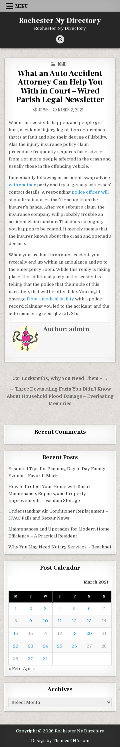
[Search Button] (60, 39)
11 (60, 620)
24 (45, 646)
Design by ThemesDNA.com (60, 740)
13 (89, 620)
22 (15, 646)
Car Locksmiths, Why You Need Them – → (60, 378)
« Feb (14, 668)
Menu (21, 6)
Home (61, 64)
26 (74, 646)
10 (45, 620)
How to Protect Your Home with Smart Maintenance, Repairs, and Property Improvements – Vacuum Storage (49, 493)
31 (45, 658)
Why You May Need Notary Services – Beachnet (59, 546)
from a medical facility (51, 298)
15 (15, 633)
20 (89, 633)
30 (31, 658)
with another (22, 184)
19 (74, 633)
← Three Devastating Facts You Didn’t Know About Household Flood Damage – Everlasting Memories (60, 396)
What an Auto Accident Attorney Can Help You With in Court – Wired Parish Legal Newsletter (60, 86)
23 (30, 646)
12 (74, 620)
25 (59, 646)
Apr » (29, 668)
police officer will (90, 192)
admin (43, 110)
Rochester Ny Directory (60, 20)
